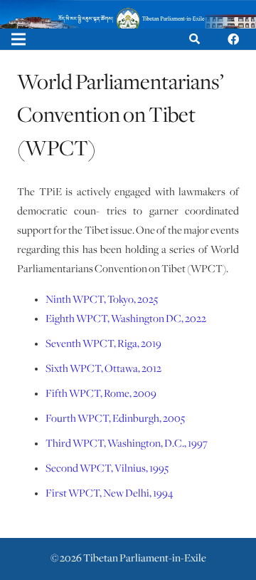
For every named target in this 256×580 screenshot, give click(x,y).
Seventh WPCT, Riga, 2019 (103, 344)
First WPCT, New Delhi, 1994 (109, 493)
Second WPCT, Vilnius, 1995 (107, 469)
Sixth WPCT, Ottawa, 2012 (103, 369)
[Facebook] (233, 39)
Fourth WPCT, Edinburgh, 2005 (115, 419)
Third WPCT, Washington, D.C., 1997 (127, 444)
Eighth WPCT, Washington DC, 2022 (126, 319)
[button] (194, 39)
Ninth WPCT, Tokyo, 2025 (102, 300)
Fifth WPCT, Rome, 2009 (101, 394)
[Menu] (18, 39)
